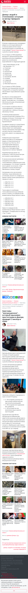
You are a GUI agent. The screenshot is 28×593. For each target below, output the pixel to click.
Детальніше (15, 587)
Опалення (9, 291)
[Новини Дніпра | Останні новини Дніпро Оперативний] (6, 1)
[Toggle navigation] (25, 1)
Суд (18, 535)
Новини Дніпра (6, 6)
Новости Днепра (7, 301)
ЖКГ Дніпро (9, 289)
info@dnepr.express (8, 576)
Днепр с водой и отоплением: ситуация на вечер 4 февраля (14, 548)
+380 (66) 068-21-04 (6, 574)
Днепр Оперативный (18, 50)
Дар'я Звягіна (10, 23)
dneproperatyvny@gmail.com (9, 577)
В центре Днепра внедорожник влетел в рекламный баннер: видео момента (14, 543)
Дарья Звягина (11, 325)
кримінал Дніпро (11, 535)
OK (14, 591)
